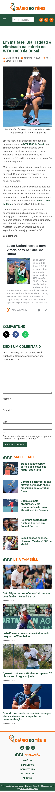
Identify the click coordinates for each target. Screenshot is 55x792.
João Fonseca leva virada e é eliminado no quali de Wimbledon (26, 635)
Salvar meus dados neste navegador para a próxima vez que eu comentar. (27, 437)
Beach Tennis (27, 769)
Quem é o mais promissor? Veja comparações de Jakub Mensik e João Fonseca (35, 505)
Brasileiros (27, 765)
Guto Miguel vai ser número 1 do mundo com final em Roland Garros (26, 595)
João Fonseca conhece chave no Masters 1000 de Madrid (36, 541)
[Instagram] (51, 20)
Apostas (27, 778)
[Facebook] (46, 20)
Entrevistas (27, 773)
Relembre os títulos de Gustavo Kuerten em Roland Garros (34, 523)
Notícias (27, 760)
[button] (4, 20)
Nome (7, 399)
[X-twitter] (41, 20)
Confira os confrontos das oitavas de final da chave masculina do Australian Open (36, 486)
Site (5, 422)
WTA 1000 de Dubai (33, 144)
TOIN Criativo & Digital (29, 789)
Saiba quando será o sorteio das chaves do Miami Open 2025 (33, 466)
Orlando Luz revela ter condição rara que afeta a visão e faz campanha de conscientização (27, 716)
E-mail (7, 410)
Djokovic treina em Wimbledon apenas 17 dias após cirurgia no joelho (27, 675)
